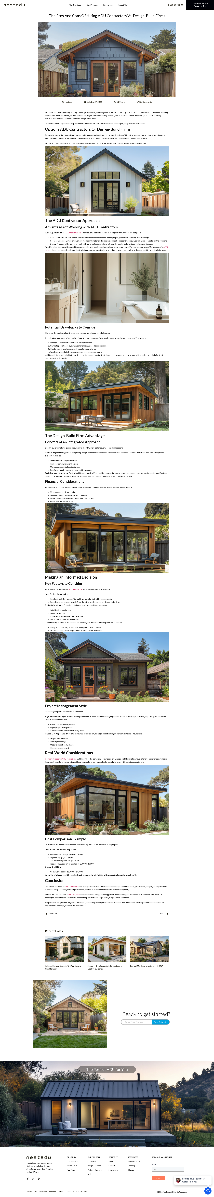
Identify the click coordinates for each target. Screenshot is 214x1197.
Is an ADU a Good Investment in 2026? (146, 966)
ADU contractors (73, 232)
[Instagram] (33, 1179)
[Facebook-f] (28, 1179)
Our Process (92, 5)
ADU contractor (75, 589)
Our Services (75, 5)
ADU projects (74, 894)
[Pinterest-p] (39, 1179)
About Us (122, 5)
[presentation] (136, 1022)
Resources (108, 5)
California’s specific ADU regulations (60, 759)
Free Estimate (160, 1022)
